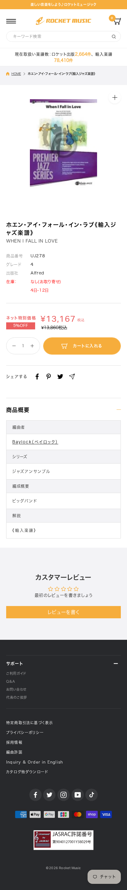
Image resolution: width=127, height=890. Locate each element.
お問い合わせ (16, 689)
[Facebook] (37, 376)
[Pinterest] (48, 376)
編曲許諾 (14, 752)
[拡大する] (115, 97)
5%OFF (20, 326)
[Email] (72, 376)
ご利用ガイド (16, 673)
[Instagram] (63, 795)
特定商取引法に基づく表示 (29, 723)
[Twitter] (60, 376)
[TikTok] (91, 795)
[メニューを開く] (11, 21)
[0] (117, 21)
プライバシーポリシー (25, 732)
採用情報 (14, 742)
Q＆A (10, 681)
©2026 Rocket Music (63, 868)
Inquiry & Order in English (34, 762)
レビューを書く (63, 612)
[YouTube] (78, 795)
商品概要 (18, 410)
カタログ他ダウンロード (27, 772)
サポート (14, 664)
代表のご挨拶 (16, 697)
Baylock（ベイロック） (35, 442)
